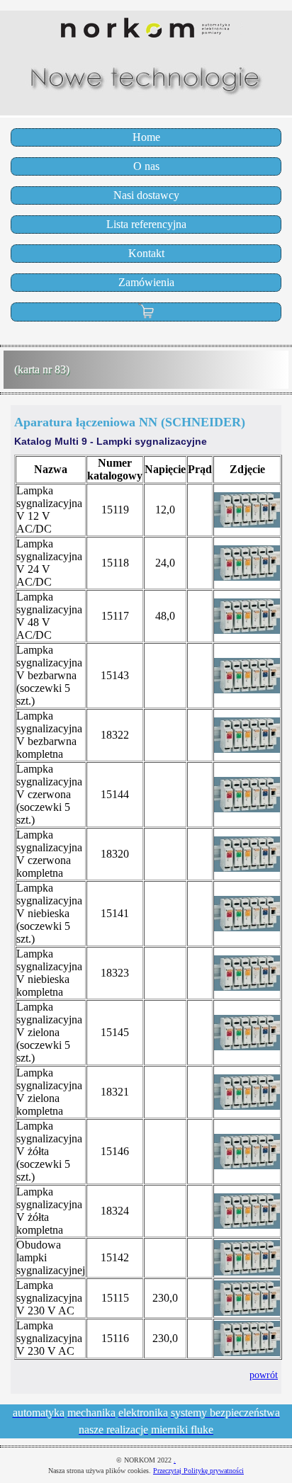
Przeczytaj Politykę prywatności (198, 1471)
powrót (263, 1374)
